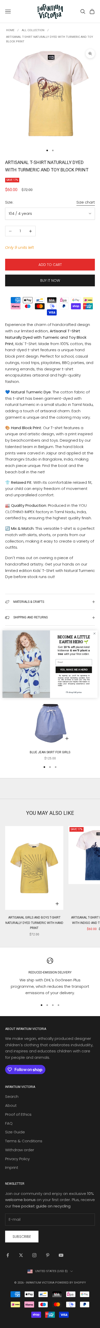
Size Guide (15, 1132)
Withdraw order (19, 1150)
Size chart (85, 202)
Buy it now (50, 280)
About (11, 1105)
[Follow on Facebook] (7, 1255)
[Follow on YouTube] (61, 1255)
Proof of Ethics (18, 1114)
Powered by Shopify (70, 1282)
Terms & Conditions (23, 1141)
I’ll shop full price (74, 692)
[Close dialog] (94, 633)
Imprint (11, 1167)
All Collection (33, 30)
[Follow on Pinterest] (47, 1255)
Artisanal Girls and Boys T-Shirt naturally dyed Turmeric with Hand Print (34, 923)
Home (10, 30)
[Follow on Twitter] (21, 1255)
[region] (50, 977)
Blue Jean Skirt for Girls (50, 752)
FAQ (9, 1123)
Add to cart (50, 264)
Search (11, 1096)
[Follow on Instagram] (34, 1255)
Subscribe (22, 1236)
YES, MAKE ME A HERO (73, 669)
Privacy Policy (17, 1158)
